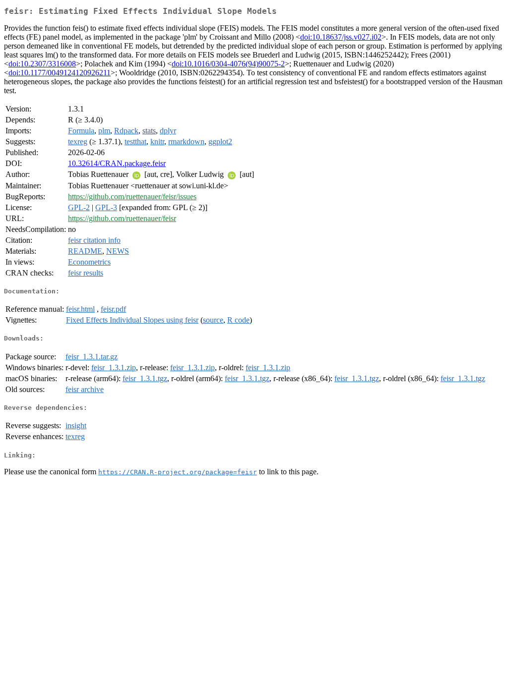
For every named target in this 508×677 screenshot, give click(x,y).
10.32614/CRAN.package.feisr (117, 163)
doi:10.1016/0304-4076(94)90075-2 (228, 63)
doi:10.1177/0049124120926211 (59, 72)
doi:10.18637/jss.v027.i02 (340, 37)
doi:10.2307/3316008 (42, 63)
